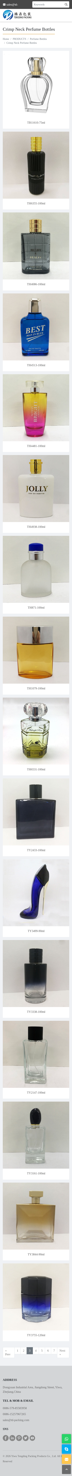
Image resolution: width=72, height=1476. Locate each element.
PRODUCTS (19, 39)
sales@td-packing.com (16, 1420)
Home (6, 39)
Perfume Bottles (38, 39)
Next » (62, 1352)
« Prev (8, 1352)
